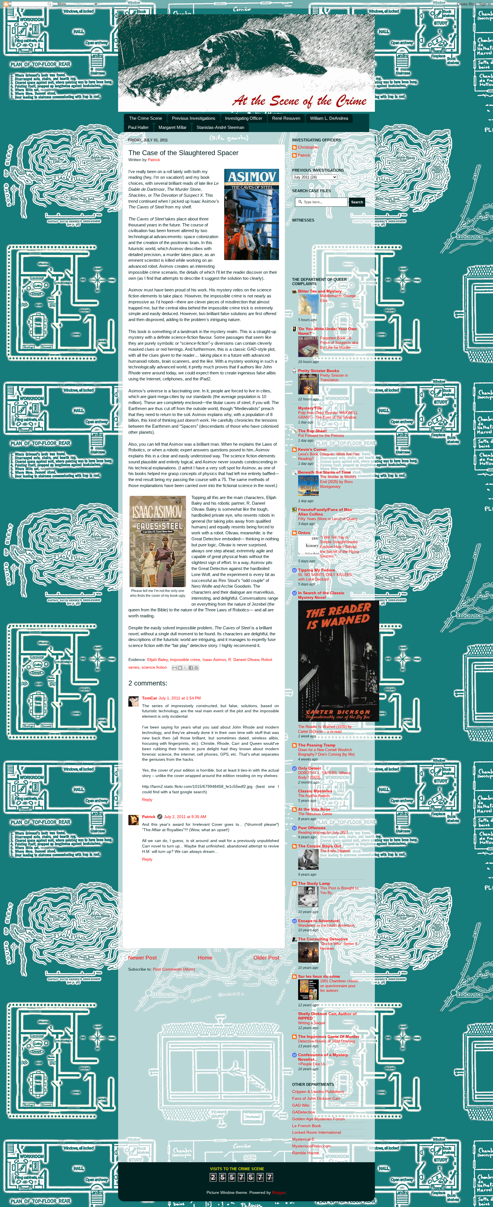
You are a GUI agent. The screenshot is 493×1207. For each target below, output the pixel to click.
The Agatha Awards (314, 796)
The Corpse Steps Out (319, 846)
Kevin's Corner (312, 449)
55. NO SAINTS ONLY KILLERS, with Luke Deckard (325, 577)
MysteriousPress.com (311, 1146)
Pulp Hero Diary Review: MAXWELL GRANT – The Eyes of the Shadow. (328, 415)
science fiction (154, 667)
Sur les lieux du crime (319, 976)
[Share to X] (185, 668)
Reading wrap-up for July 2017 (323, 832)
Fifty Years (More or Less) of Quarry (328, 519)
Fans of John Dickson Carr (316, 1098)
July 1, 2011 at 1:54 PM (180, 698)
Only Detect (309, 768)
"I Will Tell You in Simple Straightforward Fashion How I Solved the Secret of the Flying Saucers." (339, 547)
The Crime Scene (145, 118)
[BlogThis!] (180, 668)
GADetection (303, 1112)
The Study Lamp (314, 883)
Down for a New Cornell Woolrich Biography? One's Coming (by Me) (326, 752)
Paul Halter (138, 127)
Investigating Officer (243, 118)
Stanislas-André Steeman (220, 127)
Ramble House (305, 1153)
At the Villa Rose (314, 809)
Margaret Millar (173, 127)
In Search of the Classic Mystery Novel (321, 595)
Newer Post (142, 958)
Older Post (266, 958)
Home (205, 958)
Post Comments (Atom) (174, 969)
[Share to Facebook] (191, 668)
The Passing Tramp (317, 745)
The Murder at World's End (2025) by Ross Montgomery (338, 481)
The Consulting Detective (323, 939)
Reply (147, 800)
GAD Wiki (300, 1105)
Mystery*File (310, 408)
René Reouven (286, 118)
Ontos (304, 533)
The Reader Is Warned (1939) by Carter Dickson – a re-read (325, 729)
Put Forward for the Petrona (321, 435)
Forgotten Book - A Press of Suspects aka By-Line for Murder (339, 343)
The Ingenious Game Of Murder (328, 1036)
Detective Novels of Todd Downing (326, 1041)
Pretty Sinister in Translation (334, 377)
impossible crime (185, 660)
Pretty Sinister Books (318, 371)
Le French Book (306, 1126)
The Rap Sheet (312, 431)
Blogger (279, 1192)
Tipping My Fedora (316, 570)
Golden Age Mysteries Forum (318, 1119)
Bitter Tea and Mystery (320, 291)
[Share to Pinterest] (196, 668)
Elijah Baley (157, 660)
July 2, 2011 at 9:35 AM (185, 817)
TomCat (149, 698)
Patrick (148, 817)
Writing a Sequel (311, 1023)
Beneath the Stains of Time (324, 472)
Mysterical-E (303, 1139)
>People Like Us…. (314, 1064)
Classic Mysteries (315, 791)
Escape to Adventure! (319, 921)
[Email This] (174, 668)
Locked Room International (316, 1132)
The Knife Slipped (334, 851)
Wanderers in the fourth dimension (326, 925)
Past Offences (312, 828)
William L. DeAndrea (329, 118)
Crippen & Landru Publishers (318, 1092)
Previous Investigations (193, 118)
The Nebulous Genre (315, 814)
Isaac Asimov (214, 660)
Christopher (308, 147)
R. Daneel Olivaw (243, 660)
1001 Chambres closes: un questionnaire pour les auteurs (339, 986)
